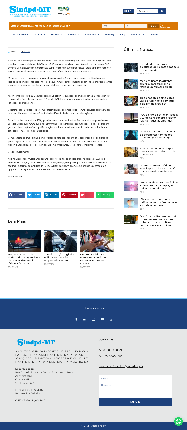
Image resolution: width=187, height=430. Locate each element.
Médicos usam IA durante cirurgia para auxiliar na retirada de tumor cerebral (156, 83)
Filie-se (38, 34)
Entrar (154, 26)
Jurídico (72, 34)
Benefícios (90, 34)
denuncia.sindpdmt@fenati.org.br (121, 366)
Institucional (19, 34)
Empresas (135, 34)
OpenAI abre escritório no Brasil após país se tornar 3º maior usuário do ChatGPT (157, 168)
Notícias (55, 34)
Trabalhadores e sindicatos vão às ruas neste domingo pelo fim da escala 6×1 (157, 100)
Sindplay (109, 34)
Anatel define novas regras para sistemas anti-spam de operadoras (157, 151)
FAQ (122, 34)
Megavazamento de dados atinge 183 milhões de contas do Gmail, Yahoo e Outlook (24, 259)
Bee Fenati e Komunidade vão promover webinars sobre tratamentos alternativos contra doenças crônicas (159, 221)
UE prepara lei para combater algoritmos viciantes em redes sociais (93, 259)
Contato (154, 34)
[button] (16, 195)
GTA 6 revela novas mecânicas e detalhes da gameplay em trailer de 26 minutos (159, 185)
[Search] (162, 11)
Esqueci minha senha (168, 25)
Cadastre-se (165, 27)
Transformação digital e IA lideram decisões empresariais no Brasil (59, 257)
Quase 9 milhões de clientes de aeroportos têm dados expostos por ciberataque (158, 134)
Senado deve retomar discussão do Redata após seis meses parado (159, 67)
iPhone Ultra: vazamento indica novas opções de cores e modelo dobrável (159, 202)
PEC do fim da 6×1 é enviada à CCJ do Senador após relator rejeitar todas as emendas (159, 117)
